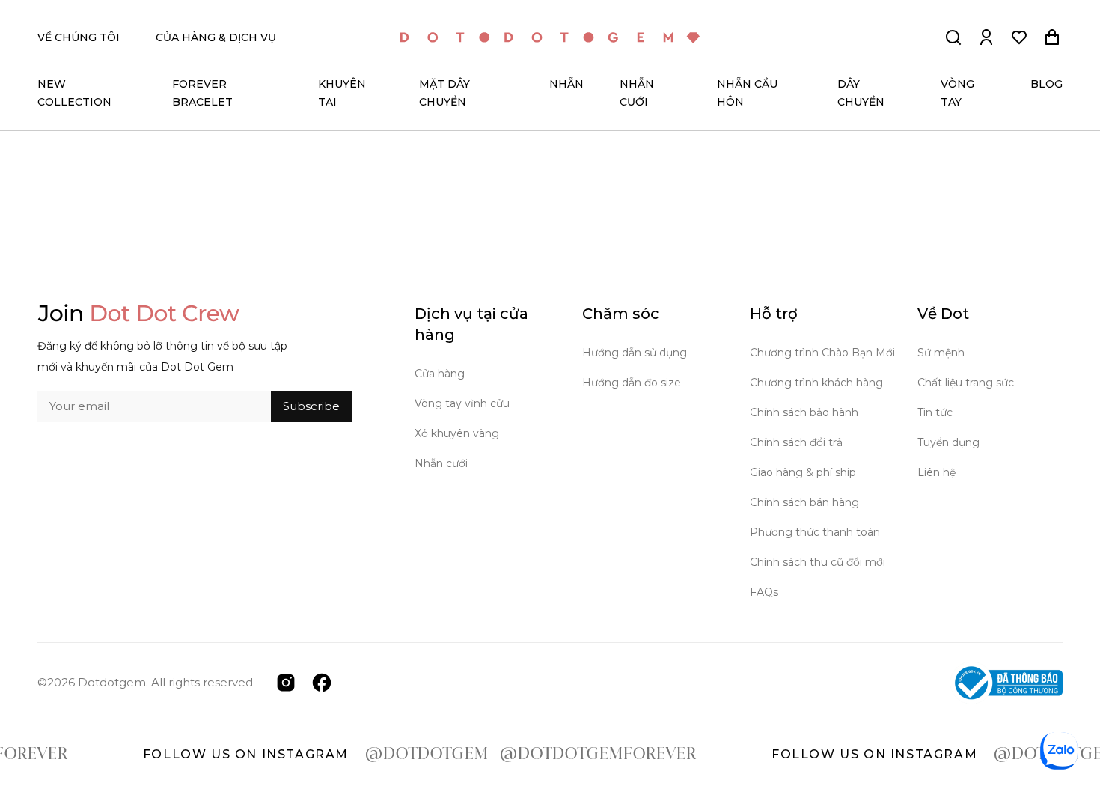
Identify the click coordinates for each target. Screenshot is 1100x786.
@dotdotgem (398, 754)
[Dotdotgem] (550, 37)
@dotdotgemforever (569, 754)
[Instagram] (285, 681)
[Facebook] (321, 681)
